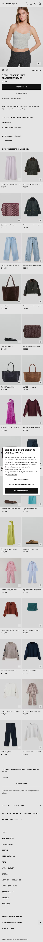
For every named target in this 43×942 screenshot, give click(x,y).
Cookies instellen (21, 479)
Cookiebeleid (12, 474)
